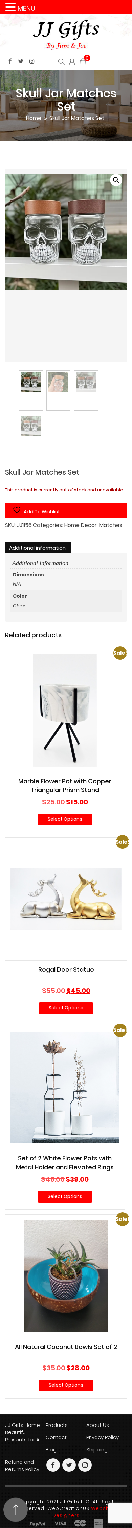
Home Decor (80, 525)
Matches (110, 525)
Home (33, 118)
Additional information (37, 547)
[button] (116, 180)
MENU (26, 8)
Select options (65, 819)
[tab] (37, 548)
